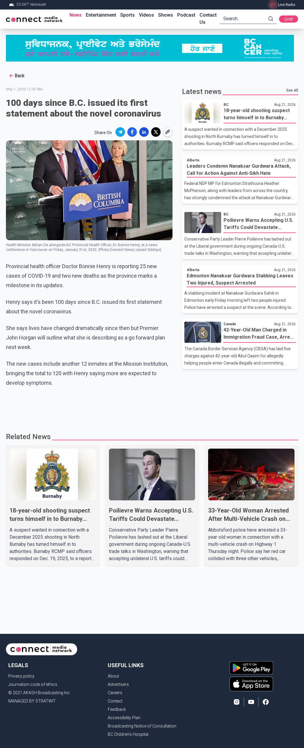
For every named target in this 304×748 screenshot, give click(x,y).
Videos (146, 15)
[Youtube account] (251, 702)
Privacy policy (21, 676)
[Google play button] (251, 667)
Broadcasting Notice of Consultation (142, 726)
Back (20, 75)
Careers (115, 692)
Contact (115, 701)
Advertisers (118, 684)
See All (292, 90)
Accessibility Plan (124, 717)
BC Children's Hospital (128, 734)
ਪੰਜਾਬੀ (288, 20)
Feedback (117, 709)
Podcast (186, 15)
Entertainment (101, 15)
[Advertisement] (152, 407)
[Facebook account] (265, 702)
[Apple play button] (251, 684)
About (113, 676)
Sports (127, 15)
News (75, 15)
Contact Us (208, 18)
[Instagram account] (236, 702)
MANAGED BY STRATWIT (32, 701)
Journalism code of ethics (32, 684)
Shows (165, 15)
